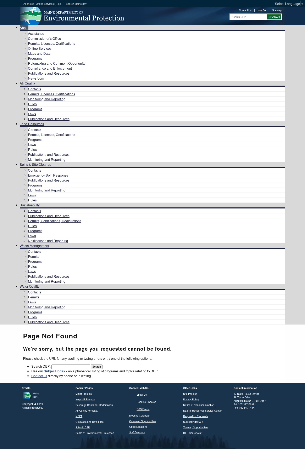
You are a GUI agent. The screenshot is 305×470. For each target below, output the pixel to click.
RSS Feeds (143, 409)
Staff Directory (137, 432)
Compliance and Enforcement (50, 68)
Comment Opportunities (142, 421)
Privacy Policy (191, 399)
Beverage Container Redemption (94, 405)
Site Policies (190, 393)
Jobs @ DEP (83, 427)
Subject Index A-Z (193, 421)
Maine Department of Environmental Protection (71, 16)
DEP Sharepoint (192, 433)
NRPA (79, 416)
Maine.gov (10, 3)
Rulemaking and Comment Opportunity (56, 63)
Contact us (39, 375)
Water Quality (29, 286)
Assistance (36, 33)
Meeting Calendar (139, 415)
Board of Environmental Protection (95, 433)
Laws (32, 113)
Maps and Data (39, 53)
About (24, 27)
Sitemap (277, 10)
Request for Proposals (195, 416)
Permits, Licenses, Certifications (51, 43)
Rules (32, 104)
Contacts (34, 89)
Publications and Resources (49, 73)
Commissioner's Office (44, 38)
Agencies (28, 3)
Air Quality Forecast (87, 410)
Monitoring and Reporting (46, 99)
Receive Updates (146, 401)
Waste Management (34, 245)
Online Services (45, 3)
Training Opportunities (195, 427)
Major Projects (84, 393)
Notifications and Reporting (48, 240)
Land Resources (32, 123)
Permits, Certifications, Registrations (54, 220)
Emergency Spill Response (48, 175)
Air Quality (27, 83)
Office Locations (138, 426)
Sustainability (30, 205)
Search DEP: (41, 366)
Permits (33, 256)
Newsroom (36, 78)
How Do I (262, 10)
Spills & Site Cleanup (35, 164)
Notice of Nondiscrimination (198, 405)
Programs (35, 58)
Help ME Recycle (85, 399)
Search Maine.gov (76, 3)
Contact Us (245, 10)
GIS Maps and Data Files (90, 421)
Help (58, 3)
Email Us (142, 394)
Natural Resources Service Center (202, 410)
